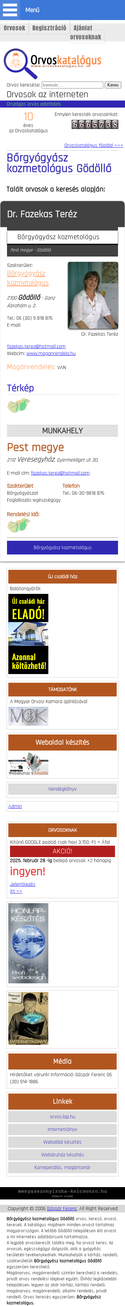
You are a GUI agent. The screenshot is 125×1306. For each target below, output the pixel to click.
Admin (15, 806)
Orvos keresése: (23, 85)
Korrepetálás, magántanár (62, 1167)
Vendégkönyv (62, 789)
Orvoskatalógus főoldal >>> (93, 145)
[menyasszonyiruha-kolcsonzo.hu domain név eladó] (62, 1197)
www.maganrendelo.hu (51, 353)
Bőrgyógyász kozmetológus (28, 278)
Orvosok (14, 27)
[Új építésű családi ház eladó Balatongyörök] (28, 672)
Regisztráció (49, 27)
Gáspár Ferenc (62, 1208)
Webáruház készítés (62, 1154)
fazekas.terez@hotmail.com (36, 346)
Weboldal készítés (62, 1142)
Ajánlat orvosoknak (85, 32)
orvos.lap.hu (62, 1116)
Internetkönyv (62, 1129)
